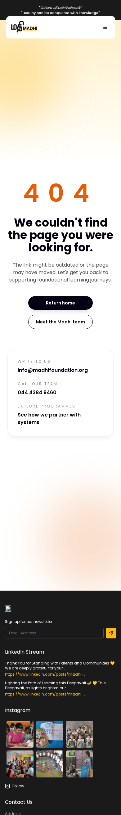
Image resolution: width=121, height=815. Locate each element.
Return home (60, 303)
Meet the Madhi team (60, 322)
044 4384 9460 (37, 392)
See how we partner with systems (49, 418)
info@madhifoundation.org (53, 370)
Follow (18, 786)
